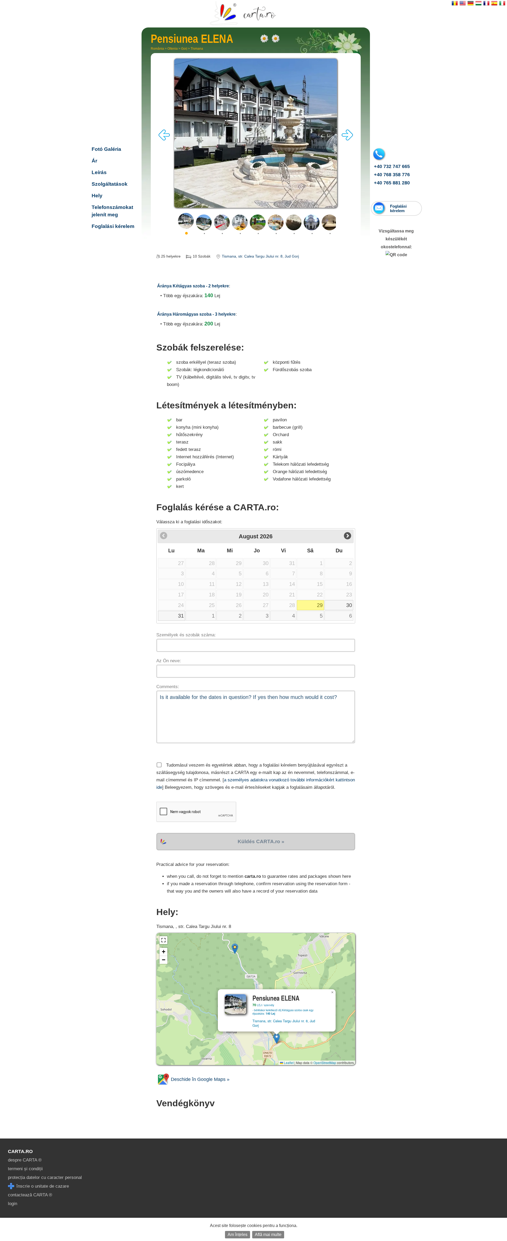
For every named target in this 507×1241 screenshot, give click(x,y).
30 (349, 605)
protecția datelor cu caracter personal (45, 1177)
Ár (94, 161)
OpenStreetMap (324, 1062)
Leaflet (288, 1062)
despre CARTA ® (25, 1160)
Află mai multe (268, 1234)
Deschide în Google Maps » (199, 1079)
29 (320, 605)
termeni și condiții (25, 1168)
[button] (276, 1038)
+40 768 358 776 (392, 174)
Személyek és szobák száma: (186, 634)
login (12, 1203)
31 (181, 616)
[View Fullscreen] (163, 940)
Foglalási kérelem (113, 226)
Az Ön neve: (168, 660)
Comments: (167, 686)
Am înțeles (237, 1234)
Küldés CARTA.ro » (261, 841)
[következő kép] (347, 139)
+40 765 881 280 (392, 182)
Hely (97, 195)
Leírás (99, 172)
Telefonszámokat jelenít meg (112, 210)
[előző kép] (164, 139)
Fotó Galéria (106, 149)
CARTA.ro (20, 1151)
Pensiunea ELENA (113, 115)
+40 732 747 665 (392, 166)
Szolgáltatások (110, 184)
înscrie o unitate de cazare (42, 1186)
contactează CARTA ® (30, 1194)
